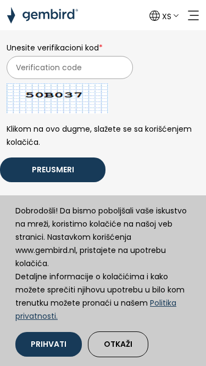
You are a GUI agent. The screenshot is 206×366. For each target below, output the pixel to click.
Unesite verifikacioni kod (55, 47)
